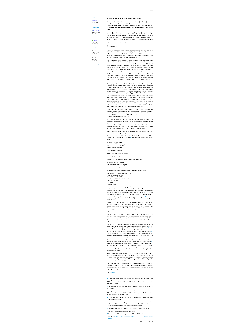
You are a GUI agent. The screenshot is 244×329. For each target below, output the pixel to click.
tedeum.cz (112, 272)
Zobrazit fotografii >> (95, 43)
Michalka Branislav (148, 316)
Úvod (92, 13)
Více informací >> (95, 53)
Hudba (115, 13)
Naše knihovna (145, 13)
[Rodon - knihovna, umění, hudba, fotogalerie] (99, 6)
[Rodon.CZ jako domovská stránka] (150, 14)
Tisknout (142, 321)
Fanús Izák (95, 22)
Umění (106, 13)
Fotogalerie (120, 13)
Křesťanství (127, 316)
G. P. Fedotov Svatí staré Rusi (97, 58)
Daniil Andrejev (136, 2)
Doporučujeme (137, 13)
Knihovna (110, 13)
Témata (131, 13)
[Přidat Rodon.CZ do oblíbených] (152, 14)
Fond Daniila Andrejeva (147, 2)
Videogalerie (126, 13)
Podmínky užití (109, 327)
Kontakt (119, 327)
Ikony (95, 13)
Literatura (109, 318)
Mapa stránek (115, 327)
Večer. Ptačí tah (96, 32)
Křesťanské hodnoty (119, 316)
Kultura (132, 316)
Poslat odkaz (150, 321)
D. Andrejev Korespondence (96, 51)
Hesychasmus (100, 13)
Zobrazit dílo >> (94, 23)
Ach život (94, 42)
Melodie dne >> (99, 65)
